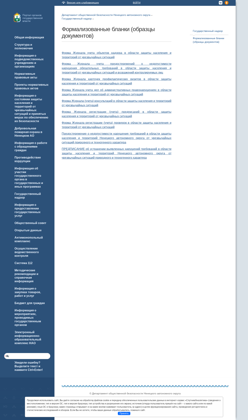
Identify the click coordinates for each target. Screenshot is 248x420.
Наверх (7, 411)
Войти (137, 2)
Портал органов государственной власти (33, 18)
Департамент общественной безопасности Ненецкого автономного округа (106, 14)
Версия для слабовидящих (83, 2)
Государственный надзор (77, 18)
